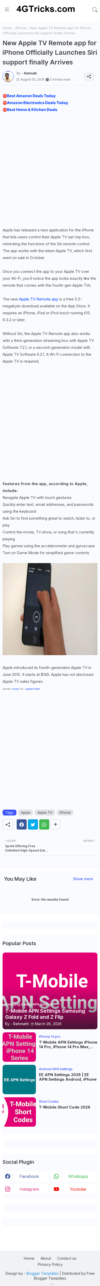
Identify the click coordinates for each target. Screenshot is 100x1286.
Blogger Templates (42, 1273)
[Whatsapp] (44, 824)
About (46, 1258)
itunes (15, 688)
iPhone (20, 28)
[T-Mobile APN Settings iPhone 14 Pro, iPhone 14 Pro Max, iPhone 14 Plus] (19, 1047)
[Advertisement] (50, 170)
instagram (29, 1189)
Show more (83, 879)
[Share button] (56, 824)
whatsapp (78, 1176)
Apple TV (44, 812)
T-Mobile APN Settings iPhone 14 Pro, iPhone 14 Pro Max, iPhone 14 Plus (68, 1044)
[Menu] (7, 10)
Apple (25, 812)
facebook (29, 1176)
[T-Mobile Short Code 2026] (19, 1112)
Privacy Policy (50, 1264)
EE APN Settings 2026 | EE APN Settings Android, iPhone (68, 1077)
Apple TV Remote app (38, 299)
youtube (78, 1189)
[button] (95, 10)
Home (7, 28)
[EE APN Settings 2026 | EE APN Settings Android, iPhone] (19, 1079)
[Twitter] (33, 824)
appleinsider (32, 688)
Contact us (66, 1258)
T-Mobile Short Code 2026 (64, 1107)
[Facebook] (22, 824)
